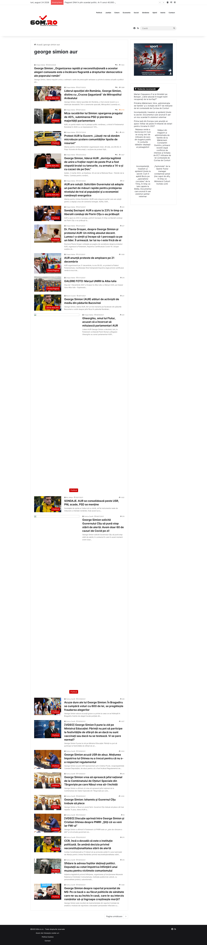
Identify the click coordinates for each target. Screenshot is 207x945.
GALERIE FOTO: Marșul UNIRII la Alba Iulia (90, 281)
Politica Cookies (48, 937)
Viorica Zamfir (88, 516)
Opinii (154, 13)
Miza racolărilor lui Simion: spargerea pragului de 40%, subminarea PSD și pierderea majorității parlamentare (93, 117)
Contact (172, 13)
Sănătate (145, 13)
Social (136, 13)
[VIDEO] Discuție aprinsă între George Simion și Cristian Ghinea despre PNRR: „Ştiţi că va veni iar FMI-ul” (94, 822)
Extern (117, 13)
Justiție (108, 13)
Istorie (162, 13)
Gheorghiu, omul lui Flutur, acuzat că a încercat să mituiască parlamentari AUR (100, 322)
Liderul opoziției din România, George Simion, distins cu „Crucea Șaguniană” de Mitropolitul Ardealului (93, 94)
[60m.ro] (43, 20)
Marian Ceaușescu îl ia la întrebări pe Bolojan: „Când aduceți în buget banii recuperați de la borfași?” (150, 96)
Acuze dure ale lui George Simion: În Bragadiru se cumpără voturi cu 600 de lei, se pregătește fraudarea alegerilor (93, 706)
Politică (99, 13)
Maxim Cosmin (71, 296)
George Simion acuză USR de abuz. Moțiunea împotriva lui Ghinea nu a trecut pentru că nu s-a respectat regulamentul (93, 758)
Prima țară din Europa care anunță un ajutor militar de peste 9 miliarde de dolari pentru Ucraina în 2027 (153, 123)
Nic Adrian (69, 497)
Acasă (39, 44)
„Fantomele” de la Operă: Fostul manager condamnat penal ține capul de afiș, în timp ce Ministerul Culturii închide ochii (162, 175)
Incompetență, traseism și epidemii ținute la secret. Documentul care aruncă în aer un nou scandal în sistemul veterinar (152, 114)
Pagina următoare (114, 916)
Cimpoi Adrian (40, 65)
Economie (126, 13)
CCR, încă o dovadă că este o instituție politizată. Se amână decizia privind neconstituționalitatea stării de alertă (88, 844)
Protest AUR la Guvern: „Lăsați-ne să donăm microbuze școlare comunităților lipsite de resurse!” (92, 139)
